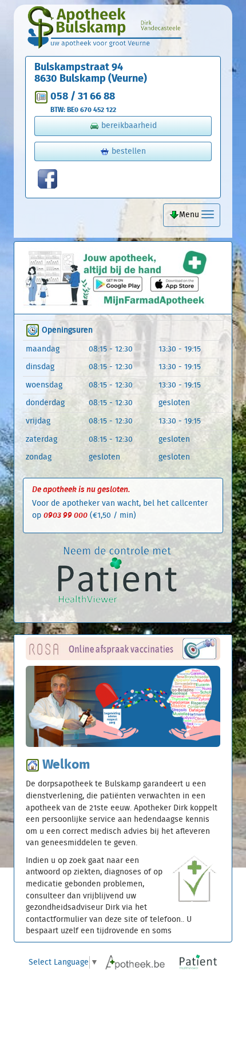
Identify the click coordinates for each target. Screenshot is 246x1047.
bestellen (127, 151)
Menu (190, 215)
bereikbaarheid (128, 125)
